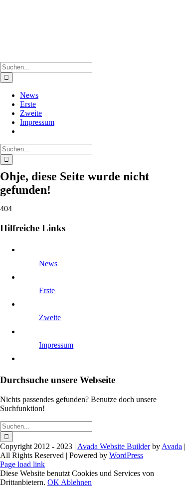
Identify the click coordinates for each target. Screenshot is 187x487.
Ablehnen (76, 482)
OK (54, 482)
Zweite (50, 317)
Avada (172, 446)
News (48, 263)
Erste (47, 290)
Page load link (22, 464)
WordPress (126, 455)
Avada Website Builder (113, 446)
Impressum (56, 345)
